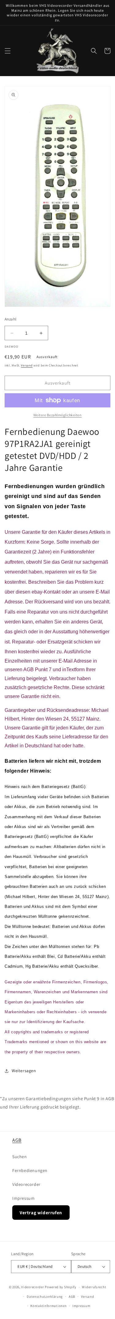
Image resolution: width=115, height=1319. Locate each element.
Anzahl (10, 319)
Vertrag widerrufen (41, 1212)
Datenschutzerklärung (45, 1296)
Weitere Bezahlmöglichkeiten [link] (57, 415)
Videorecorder (26, 1184)
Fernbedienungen (30, 1170)
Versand (27, 365)
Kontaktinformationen (48, 1306)
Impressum (23, 1198)
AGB (16, 1140)
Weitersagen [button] (24, 1070)
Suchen (19, 1156)
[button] (7, 51)
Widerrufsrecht (94, 1287)
